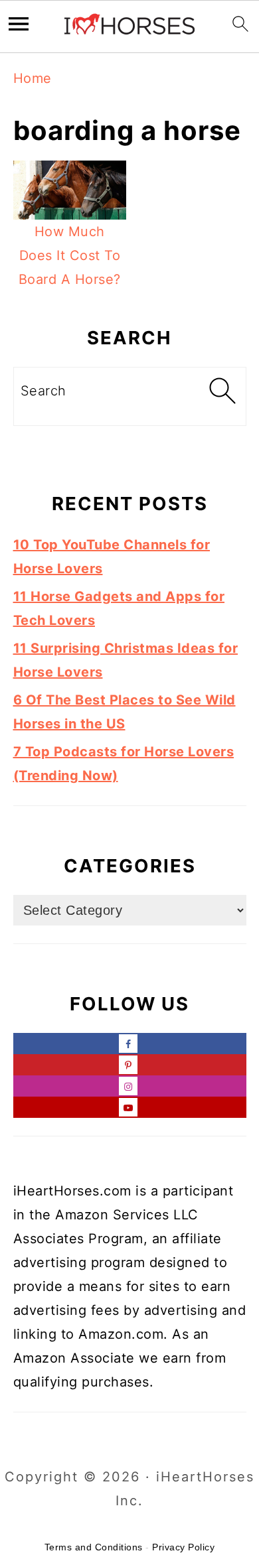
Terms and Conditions (93, 1547)
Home (32, 78)
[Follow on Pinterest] (129, 1064)
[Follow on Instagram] (129, 1086)
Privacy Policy (183, 1547)
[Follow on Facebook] (129, 1043)
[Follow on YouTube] (129, 1107)
